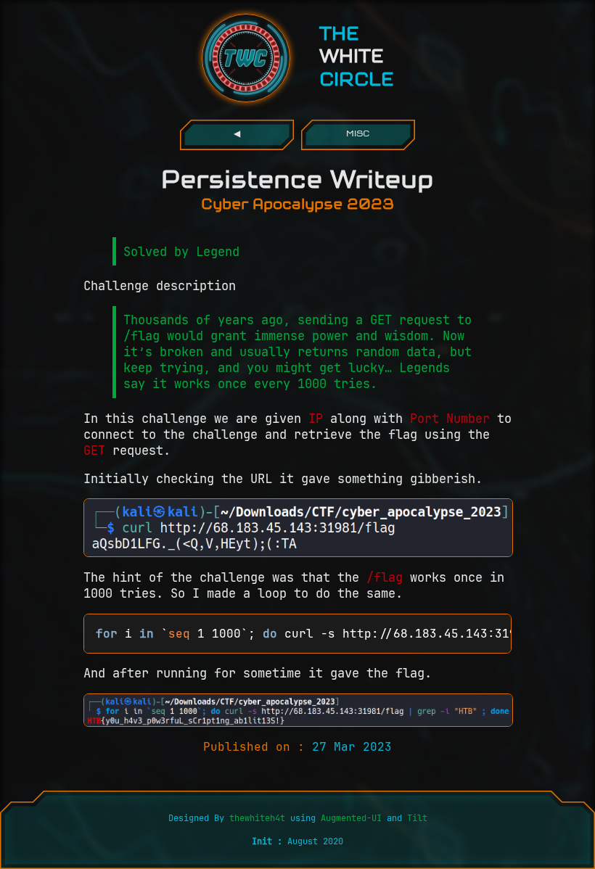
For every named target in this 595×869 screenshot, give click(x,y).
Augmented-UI (351, 818)
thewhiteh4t (259, 818)
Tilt (417, 818)
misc (357, 134)
